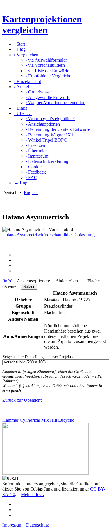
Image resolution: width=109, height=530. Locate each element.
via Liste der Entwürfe (47, 70)
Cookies (34, 166)
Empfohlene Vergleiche (48, 75)
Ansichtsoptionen (43, 124)
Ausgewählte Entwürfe (48, 97)
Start (19, 44)
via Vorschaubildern (45, 65)
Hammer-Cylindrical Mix (25, 420)
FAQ (31, 177)
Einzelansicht (27, 81)
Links (20, 108)
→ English (24, 182)
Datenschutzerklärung (47, 161)
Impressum (37, 156)
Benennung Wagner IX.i (49, 134)
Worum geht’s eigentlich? (50, 118)
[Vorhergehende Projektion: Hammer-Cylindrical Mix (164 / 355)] (2, 203)
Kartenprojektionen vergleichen (42, 24)
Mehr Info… (32, 494)
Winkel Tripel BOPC (46, 140)
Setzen (29, 286)
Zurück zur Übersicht (22, 400)
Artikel (21, 86)
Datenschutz (37, 524)
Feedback (36, 172)
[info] (7, 280)
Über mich (37, 150)
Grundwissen (39, 91)
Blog (20, 49)
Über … (23, 113)
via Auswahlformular (46, 59)
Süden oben (67, 280)
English (31, 192)
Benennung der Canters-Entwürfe (58, 129)
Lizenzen (35, 145)
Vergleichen (26, 54)
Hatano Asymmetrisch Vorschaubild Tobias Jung (48, 234)
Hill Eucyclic (62, 420)
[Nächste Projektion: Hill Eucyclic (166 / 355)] (5, 203)
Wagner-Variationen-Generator (55, 102)
